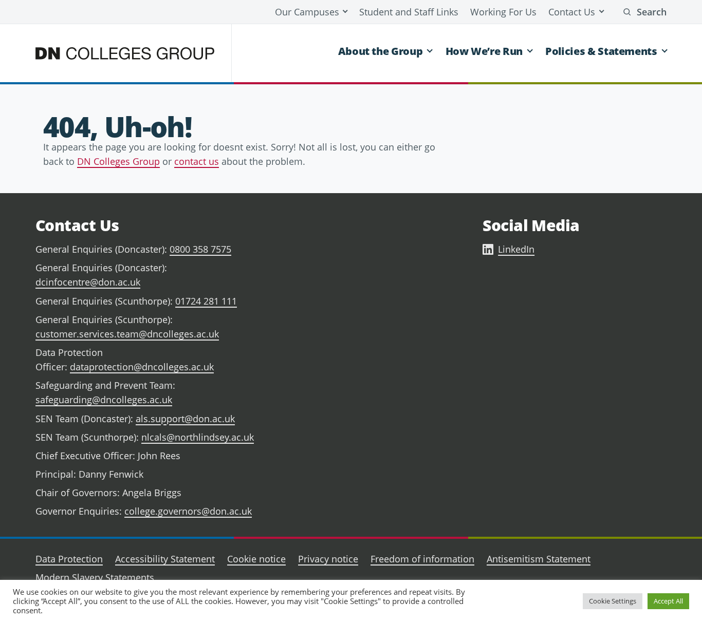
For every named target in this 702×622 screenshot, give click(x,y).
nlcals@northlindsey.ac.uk (197, 437)
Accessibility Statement (165, 559)
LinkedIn (516, 249)
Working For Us (503, 12)
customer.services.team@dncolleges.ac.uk (127, 334)
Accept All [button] (668, 601)
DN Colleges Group (118, 161)
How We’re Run (484, 51)
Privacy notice (328, 559)
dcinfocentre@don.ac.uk (87, 282)
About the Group (380, 51)
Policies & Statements (601, 51)
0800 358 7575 (200, 249)
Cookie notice (256, 559)
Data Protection (69, 559)
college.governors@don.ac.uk (188, 511)
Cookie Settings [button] (612, 601)
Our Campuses (307, 12)
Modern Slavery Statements (94, 577)
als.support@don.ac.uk (185, 418)
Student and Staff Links (408, 12)
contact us (196, 161)
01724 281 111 (206, 301)
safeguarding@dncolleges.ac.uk (103, 399)
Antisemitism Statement (538, 559)
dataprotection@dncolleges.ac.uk (142, 367)
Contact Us (571, 12)
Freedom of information (422, 559)
